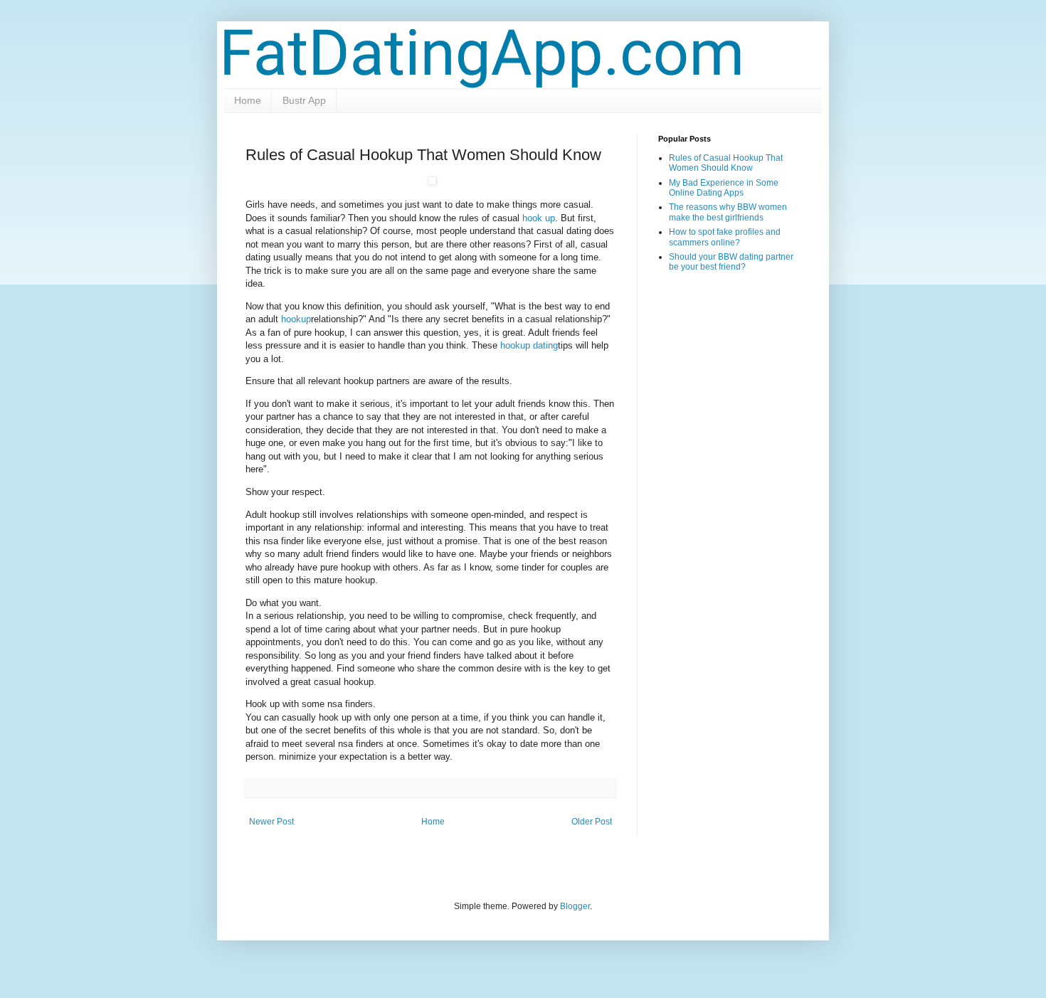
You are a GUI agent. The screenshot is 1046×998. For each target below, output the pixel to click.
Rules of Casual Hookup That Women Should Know (726, 163)
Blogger (575, 906)
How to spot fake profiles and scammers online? (725, 237)
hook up (538, 218)
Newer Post (271, 822)
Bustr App (304, 100)
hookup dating (529, 345)
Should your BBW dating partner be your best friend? (731, 262)
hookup (296, 319)
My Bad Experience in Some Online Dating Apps (723, 188)
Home (247, 100)
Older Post (591, 822)
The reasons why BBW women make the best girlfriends (728, 212)
